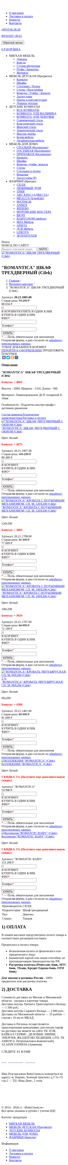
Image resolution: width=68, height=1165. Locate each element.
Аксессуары (24, 96)
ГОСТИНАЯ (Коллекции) (33, 150)
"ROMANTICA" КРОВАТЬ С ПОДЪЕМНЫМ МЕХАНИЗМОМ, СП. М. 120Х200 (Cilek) (31, 509)
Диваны (22, 59)
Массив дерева (26, 133)
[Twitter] (8, 357)
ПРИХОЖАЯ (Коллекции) (34, 154)
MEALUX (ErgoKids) (30, 198)
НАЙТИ (43, 249)
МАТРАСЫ (24, 201)
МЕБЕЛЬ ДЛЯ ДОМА (23, 1133)
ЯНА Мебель (25, 222)
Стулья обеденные (28, 65)
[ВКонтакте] (4, 357)
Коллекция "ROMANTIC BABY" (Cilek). (28, 836)
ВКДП (21, 215)
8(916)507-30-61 (37, 1067)
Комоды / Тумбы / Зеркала (33, 93)
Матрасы (22, 72)
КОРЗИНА (13, 49)
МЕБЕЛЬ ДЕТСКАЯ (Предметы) (30, 1127)
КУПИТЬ (8, 333)
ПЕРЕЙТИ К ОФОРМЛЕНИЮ (22, 350)
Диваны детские (27, 103)
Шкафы (21, 82)
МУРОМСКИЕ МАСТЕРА (34, 211)
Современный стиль (30, 120)
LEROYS (23, 232)
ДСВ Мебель (25, 228)
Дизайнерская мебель (30, 140)
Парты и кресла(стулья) (32, 99)
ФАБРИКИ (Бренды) (22, 1137)
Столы (21, 167)
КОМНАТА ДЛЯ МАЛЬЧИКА (36, 113)
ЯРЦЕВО (23, 208)
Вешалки (22, 174)
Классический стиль (30, 123)
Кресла (21, 62)
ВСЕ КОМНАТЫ (28, 110)
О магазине (16, 13)
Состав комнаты (12, 414)
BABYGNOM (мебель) (31, 218)
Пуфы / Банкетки (28, 69)
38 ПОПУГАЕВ (27, 235)
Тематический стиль (30, 130)
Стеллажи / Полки (28, 86)
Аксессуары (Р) (26, 177)
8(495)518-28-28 (17, 1067)
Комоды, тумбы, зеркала (32, 164)
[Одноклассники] (12, 357)
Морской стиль (26, 127)
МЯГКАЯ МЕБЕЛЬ (22, 1123)
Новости (14, 19)
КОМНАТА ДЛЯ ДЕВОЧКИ (35, 116)
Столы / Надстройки (30, 89)
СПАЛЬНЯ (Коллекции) (32, 147)
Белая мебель (25, 137)
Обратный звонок (13, 42)
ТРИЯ (21, 191)
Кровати (22, 79)
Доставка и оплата (21, 16)
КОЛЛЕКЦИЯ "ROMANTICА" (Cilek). (27, 764)
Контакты (15, 23)
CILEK (21, 184)
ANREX (22, 205)
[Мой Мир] (16, 357)
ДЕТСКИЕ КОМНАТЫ (24, 1130)
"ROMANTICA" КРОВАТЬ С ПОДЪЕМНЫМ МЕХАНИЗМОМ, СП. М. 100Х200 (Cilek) (31, 594)
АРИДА (22, 225)
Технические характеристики (20, 416)
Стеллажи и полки (29, 171)
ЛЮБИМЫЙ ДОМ (29, 188)
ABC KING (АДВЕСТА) (33, 194)
